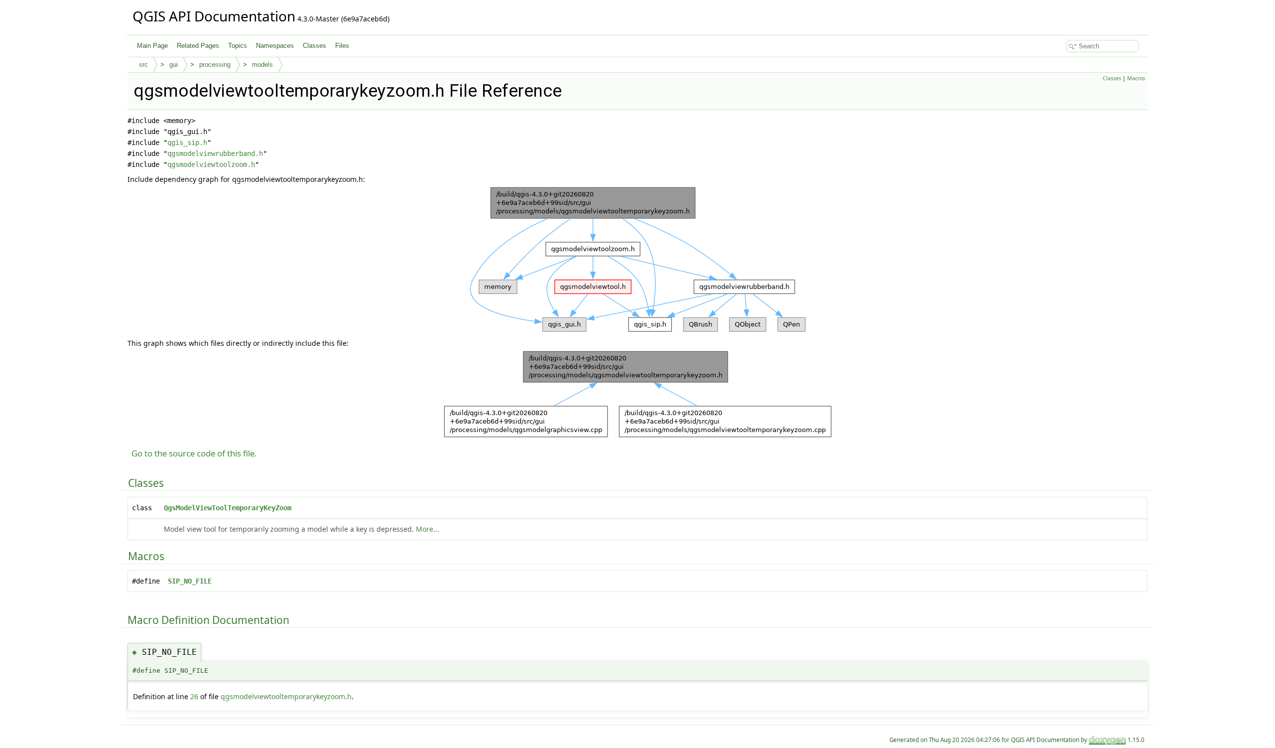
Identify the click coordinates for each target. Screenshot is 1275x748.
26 (194, 696)
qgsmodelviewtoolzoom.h (211, 164)
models (262, 64)
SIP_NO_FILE (190, 581)
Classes (314, 45)
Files (342, 45)
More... (427, 529)
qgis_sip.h (187, 143)
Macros (1136, 78)
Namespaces (275, 45)
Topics (237, 45)
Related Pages (198, 45)
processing (215, 64)
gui (173, 64)
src (143, 64)
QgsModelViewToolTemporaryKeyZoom (227, 508)
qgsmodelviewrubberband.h (215, 153)
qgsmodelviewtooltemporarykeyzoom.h (286, 696)
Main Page (152, 45)
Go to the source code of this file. (194, 453)
